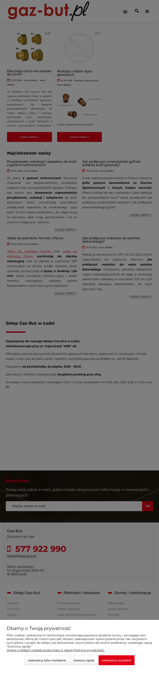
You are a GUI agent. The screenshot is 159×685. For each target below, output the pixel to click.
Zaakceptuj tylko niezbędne (47, 660)
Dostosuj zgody (83, 660)
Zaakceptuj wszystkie (116, 660)
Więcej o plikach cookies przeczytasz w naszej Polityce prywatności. (56, 650)
